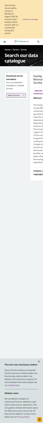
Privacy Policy (23, 417)
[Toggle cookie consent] (39, 419)
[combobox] (16, 95)
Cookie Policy (13, 385)
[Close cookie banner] (39, 361)
